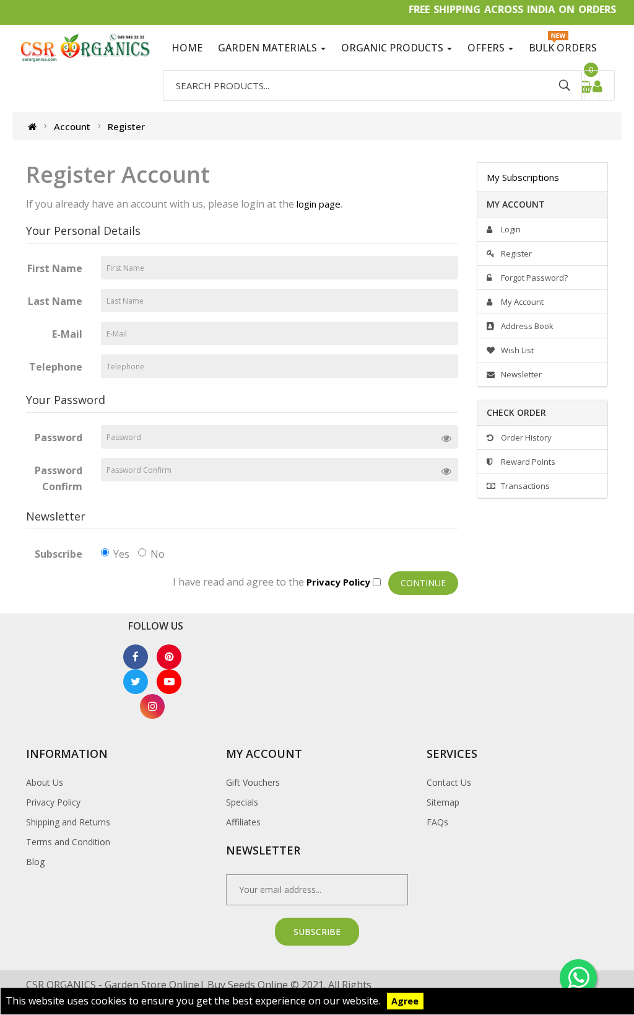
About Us (44, 782)
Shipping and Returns (68, 822)
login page (319, 204)
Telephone (55, 367)
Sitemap (443, 802)
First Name (54, 268)
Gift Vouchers (253, 782)
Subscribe (58, 554)
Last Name (55, 301)
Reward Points (527, 461)
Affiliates (243, 822)
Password (58, 437)
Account (72, 126)
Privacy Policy (53, 802)
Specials (242, 802)
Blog (35, 862)
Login (510, 229)
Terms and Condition (68, 842)
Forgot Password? (533, 277)
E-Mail (67, 334)
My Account (521, 301)
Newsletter (520, 374)
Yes (121, 554)
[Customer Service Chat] (578, 977)
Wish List (516, 350)
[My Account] (599, 85)
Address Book (526, 326)
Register (126, 126)
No (157, 554)
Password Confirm (58, 478)
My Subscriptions (523, 177)
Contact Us (449, 782)
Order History (525, 437)
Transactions (524, 485)
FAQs (437, 822)
